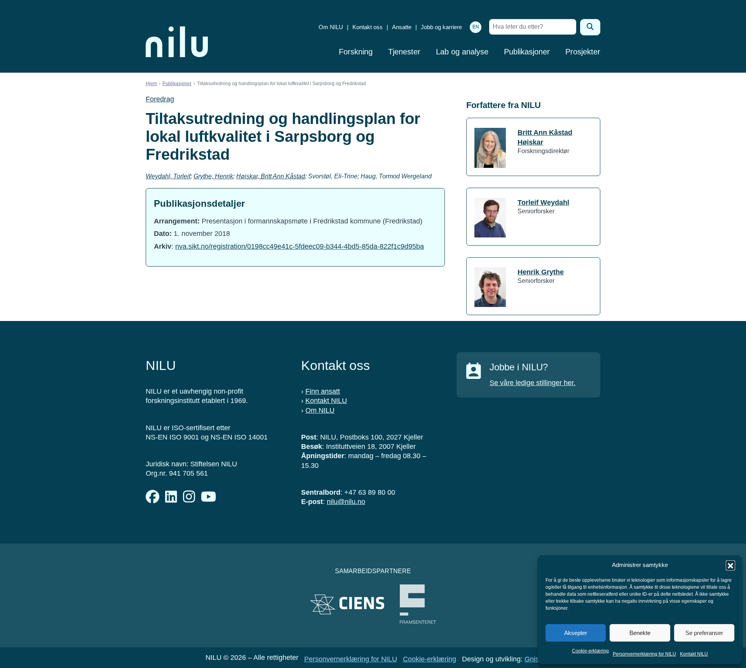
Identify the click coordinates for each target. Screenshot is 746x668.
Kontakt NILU (694, 654)
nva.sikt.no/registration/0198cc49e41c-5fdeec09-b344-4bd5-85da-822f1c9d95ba (299, 246)
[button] (730, 565)
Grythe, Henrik (213, 176)
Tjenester (404, 51)
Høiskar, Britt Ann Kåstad (270, 176)
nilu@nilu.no (346, 502)
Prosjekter (582, 51)
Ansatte (401, 27)
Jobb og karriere (441, 27)
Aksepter (575, 633)
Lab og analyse (462, 51)
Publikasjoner (527, 51)
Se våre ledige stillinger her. (532, 383)
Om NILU (331, 27)
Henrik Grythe (541, 272)
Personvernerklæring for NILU (644, 654)
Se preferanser (704, 633)
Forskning (356, 51)
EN (475, 27)
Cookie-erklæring (590, 651)
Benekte (639, 633)
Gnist (533, 659)
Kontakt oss (367, 27)
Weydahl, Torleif (168, 176)
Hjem (151, 83)
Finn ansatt (322, 391)
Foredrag (160, 99)
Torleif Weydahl (543, 202)
